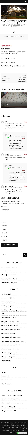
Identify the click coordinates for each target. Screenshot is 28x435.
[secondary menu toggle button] (1, 1)
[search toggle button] (25, 1)
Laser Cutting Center (9, 51)
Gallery (4, 314)
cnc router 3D (6, 294)
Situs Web (4, 237)
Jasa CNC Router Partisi (9, 279)
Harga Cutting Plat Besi (9, 267)
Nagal (7, 154)
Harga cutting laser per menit (11, 329)
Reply (25, 122)
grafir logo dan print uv (9, 318)
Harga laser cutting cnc (9, 333)
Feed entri (5, 376)
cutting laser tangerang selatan (12, 310)
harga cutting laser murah (10, 325)
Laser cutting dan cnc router (11, 345)
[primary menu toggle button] (14, 32)
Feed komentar (7, 380)
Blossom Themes (15, 430)
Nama (3, 222)
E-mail (3, 230)
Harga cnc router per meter (11, 321)
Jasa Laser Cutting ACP (16, 403)
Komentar (4, 206)
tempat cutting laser (8, 357)
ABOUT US (5, 106)
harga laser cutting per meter (11, 337)
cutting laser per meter (9, 306)
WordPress (15, 432)
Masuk (4, 372)
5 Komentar (14, 53)
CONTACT (17, 399)
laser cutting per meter (9, 353)
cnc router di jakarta (8, 298)
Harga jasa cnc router (9, 275)
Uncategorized (6, 46)
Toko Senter (9, 186)
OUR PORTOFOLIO (16, 395)
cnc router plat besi (8, 302)
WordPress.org (6, 384)
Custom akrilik (6, 271)
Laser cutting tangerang (9, 283)
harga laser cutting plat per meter (12, 341)
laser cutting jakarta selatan (11, 349)
